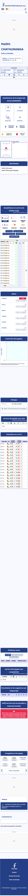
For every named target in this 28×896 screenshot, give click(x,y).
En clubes (8, 654)
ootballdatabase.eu (15, 5)
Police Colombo (7, 53)
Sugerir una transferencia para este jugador (15, 408)
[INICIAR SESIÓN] (25, 9)
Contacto (14, 872)
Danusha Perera (23, 763)
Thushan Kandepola (14, 758)
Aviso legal (14, 868)
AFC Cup (4, 679)
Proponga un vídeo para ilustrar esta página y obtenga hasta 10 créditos (13, 806)
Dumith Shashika (23, 757)
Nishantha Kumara (14, 764)
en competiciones (14, 657)
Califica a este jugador (21, 300)
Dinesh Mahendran (5, 758)
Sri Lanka (12, 60)
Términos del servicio (14, 876)
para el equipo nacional (16, 654)
